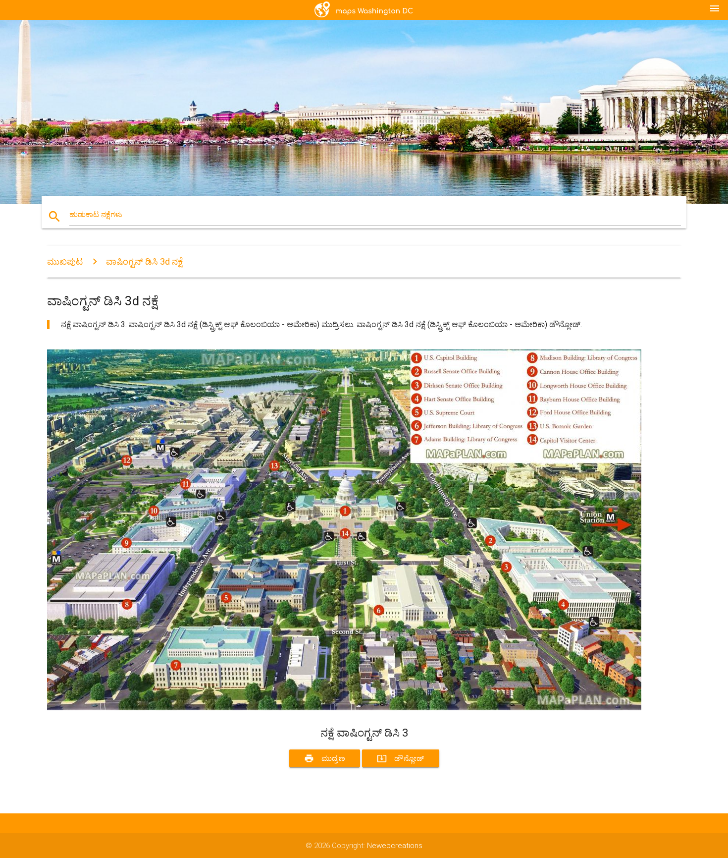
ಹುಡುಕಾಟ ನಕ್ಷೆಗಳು (95, 214)
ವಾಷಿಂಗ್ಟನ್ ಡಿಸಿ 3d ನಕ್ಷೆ (144, 261)
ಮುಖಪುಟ (65, 261)
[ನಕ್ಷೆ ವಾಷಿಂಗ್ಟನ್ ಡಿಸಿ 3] (344, 707)
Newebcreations (394, 845)
